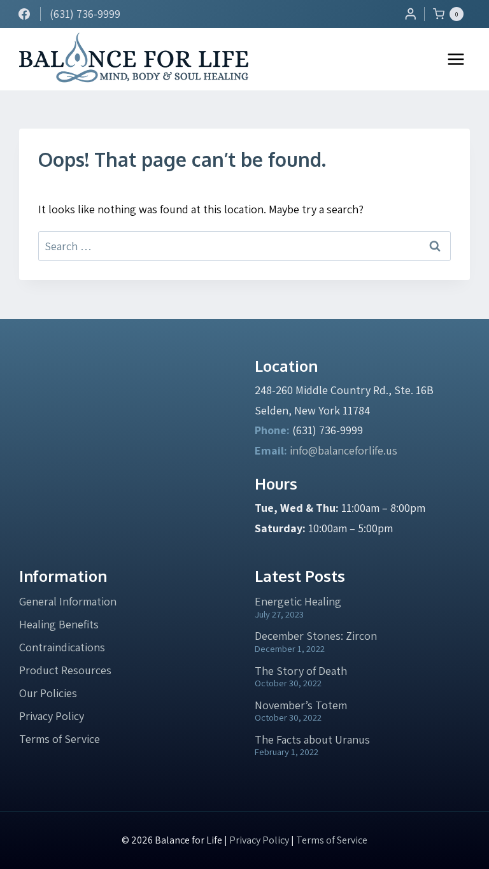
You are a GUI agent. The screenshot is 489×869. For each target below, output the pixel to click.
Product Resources (65, 670)
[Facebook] (24, 14)
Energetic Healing (298, 601)
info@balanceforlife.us (343, 450)
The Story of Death (301, 670)
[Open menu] (456, 59)
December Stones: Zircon (316, 635)
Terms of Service (59, 738)
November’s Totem (301, 705)
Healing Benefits (59, 624)
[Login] (411, 13)
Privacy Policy (51, 716)
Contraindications (62, 647)
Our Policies (48, 693)
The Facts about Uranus (312, 739)
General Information (68, 601)
